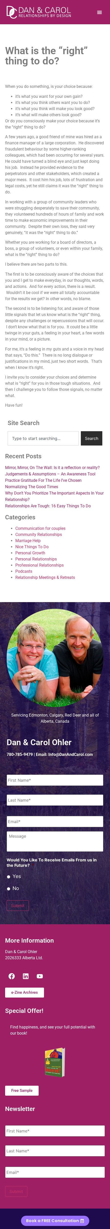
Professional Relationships (39, 565)
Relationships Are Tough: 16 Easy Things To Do (48, 506)
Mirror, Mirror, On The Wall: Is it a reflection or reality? (52, 467)
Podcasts (23, 571)
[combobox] (43, 438)
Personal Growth (30, 553)
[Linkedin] (25, 976)
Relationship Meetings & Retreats (45, 577)
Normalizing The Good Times (31, 486)
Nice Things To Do (32, 546)
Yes (17, 876)
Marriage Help (28, 540)
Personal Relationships (36, 559)
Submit (18, 905)
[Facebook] (11, 976)
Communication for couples (40, 528)
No (16, 888)
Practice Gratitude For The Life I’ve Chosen (43, 480)
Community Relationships (38, 534)
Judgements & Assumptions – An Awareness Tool (50, 474)
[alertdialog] (55, 1219)
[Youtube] (39, 976)
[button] (99, 12)
